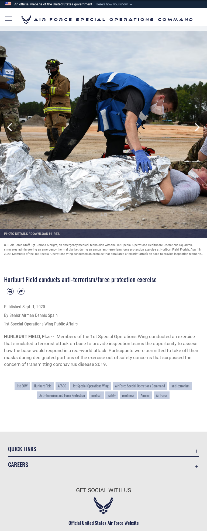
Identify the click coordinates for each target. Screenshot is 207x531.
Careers (18, 464)
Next (196, 127)
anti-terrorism (180, 385)
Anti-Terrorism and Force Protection (62, 395)
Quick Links (22, 449)
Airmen (145, 395)
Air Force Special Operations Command (140, 385)
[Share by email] (21, 291)
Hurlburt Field (42, 385)
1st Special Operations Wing (91, 385)
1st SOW (22, 385)
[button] (114, 4)
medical (96, 395)
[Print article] (10, 291)
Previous (10, 127)
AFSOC (62, 385)
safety (112, 395)
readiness (128, 395)
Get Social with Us (103, 490)
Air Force (161, 395)
